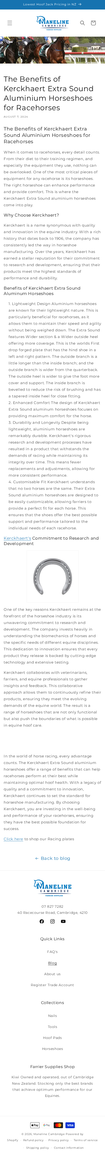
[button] (9, 23)
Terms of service (86, 1140)
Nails (52, 1016)
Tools (52, 1027)
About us (52, 974)
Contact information (69, 1147)
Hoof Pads (52, 1038)
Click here (13, 839)
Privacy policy (58, 1140)
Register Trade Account (52, 985)
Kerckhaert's (17, 538)
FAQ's (52, 952)
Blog (52, 963)
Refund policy (33, 1140)
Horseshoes (52, 1049)
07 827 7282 (52, 906)
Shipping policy (37, 1147)
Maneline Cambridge (49, 1134)
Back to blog (55, 858)
